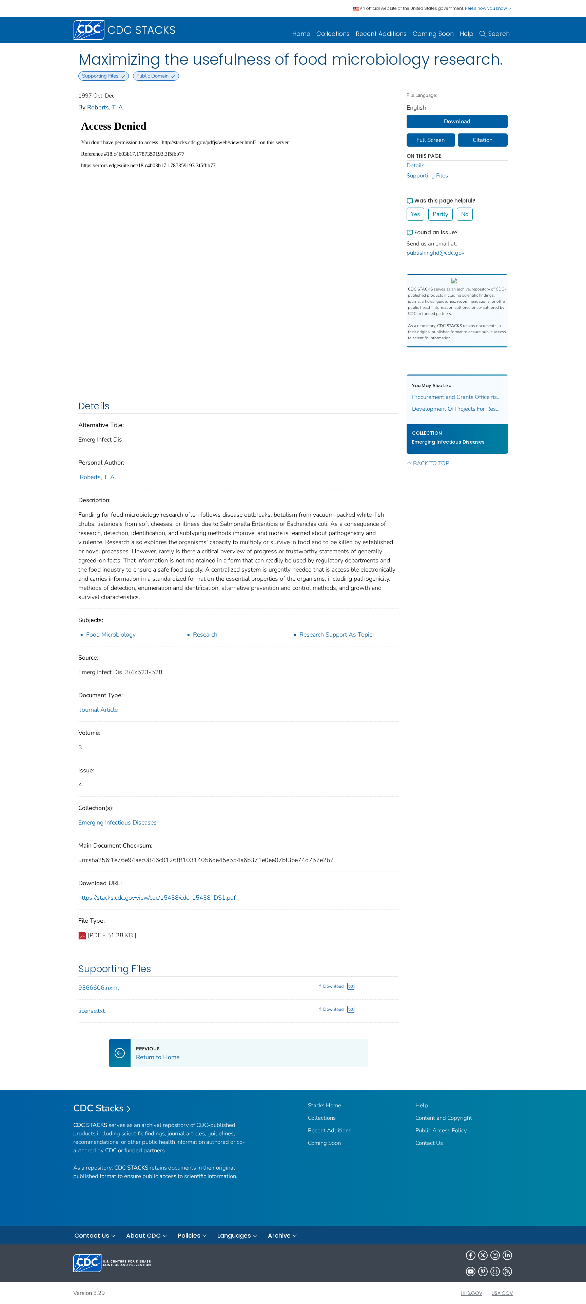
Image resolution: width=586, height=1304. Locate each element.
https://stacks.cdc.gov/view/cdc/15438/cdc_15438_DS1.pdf (157, 898)
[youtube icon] (470, 1271)
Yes (415, 214)
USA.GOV (502, 1293)
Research (205, 634)
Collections (333, 33)
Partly (440, 214)
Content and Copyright (443, 1118)
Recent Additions (381, 33)
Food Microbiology (111, 634)
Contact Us (429, 1143)
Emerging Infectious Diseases (117, 822)
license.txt (91, 1011)
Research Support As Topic (335, 634)
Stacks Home (324, 1105)
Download (333, 986)
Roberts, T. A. (105, 107)
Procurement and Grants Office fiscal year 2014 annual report (457, 397)
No (464, 214)
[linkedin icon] (507, 1255)
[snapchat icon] (495, 1271)
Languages (234, 1235)
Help (466, 33)
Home (301, 33)
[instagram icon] (495, 1255)
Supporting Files (427, 175)
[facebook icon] (470, 1255)
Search (499, 33)
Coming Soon (433, 33)
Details (416, 165)
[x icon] (482, 1255)
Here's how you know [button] (486, 8)
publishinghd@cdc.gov (436, 253)
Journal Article (99, 710)
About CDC (143, 1235)
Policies (189, 1235)
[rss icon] (507, 1271)
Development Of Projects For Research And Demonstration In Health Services (457, 409)
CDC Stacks (98, 1108)
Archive (279, 1235)
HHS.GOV (471, 1293)
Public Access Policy (441, 1130)
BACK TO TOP (431, 463)
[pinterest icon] (482, 1271)
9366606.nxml (98, 988)
